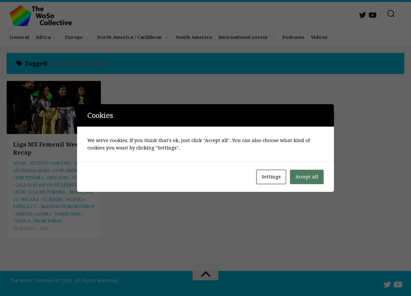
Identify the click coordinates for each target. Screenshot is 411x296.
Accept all (306, 177)
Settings (271, 177)
